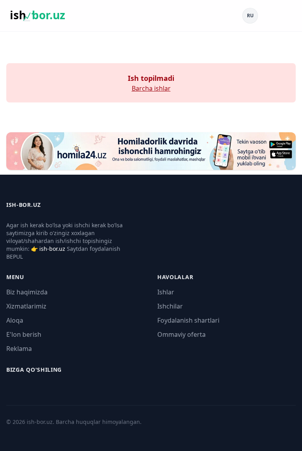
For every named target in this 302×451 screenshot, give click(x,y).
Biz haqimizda (27, 292)
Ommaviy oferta (181, 334)
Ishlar (165, 292)
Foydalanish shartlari (188, 320)
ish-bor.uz (52, 248)
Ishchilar (170, 306)
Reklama (19, 348)
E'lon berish (23, 334)
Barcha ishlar (151, 88)
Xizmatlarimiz (26, 306)
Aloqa (14, 320)
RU (250, 15)
